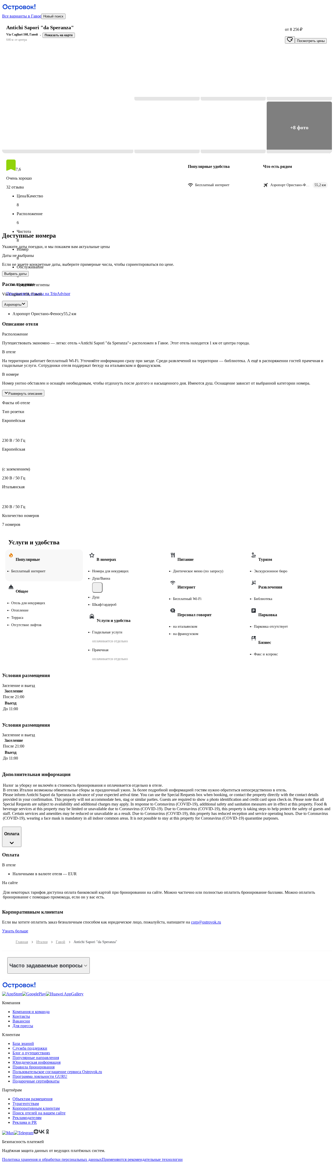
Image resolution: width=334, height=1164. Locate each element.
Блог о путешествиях (31, 1053)
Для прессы (23, 1026)
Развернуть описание (25, 394)
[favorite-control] (290, 40)
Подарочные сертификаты (36, 1081)
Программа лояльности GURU (40, 1076)
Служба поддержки (30, 1048)
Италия (41, 942)
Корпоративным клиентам (36, 1108)
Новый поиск (53, 16)
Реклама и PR (25, 1122)
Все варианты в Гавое (21, 16)
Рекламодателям (27, 1117)
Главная (22, 942)
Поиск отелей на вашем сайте (39, 1113)
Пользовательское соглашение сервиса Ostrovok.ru (57, 1071)
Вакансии (21, 1021)
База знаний (23, 1043)
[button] (67, 101)
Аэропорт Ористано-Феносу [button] (38, 313)
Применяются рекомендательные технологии (142, 1159)
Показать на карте (59, 35)
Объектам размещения (32, 1099)
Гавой (60, 942)
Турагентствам (26, 1103)
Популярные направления (36, 1057)
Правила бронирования (34, 1067)
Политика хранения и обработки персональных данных (52, 1159)
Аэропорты (12, 305)
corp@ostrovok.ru (206, 922)
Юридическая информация (37, 1062)
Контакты (21, 1016)
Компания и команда (31, 1011)
